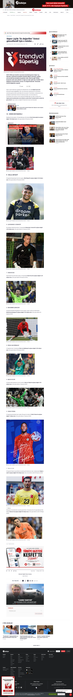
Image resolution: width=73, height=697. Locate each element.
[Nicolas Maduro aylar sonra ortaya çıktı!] (52, 130)
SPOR (50, 12)
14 (28, 603)
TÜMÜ (36, 603)
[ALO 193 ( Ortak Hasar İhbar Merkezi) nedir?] (52, 118)
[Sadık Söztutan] (51, 94)
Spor (19, 654)
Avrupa (27, 657)
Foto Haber (12, 674)
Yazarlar (4, 667)
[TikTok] (19, 687)
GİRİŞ (67, 9)
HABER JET (62, 12)
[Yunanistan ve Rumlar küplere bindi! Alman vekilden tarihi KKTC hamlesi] (55, 58)
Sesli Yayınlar (51, 657)
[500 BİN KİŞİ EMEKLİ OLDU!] (52, 124)
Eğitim (4, 657)
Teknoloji (12, 670)
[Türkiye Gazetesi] (36, 10)
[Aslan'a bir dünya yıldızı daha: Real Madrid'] (55, 47)
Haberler (12, 672)
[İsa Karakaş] (51, 76)
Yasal (19, 675)
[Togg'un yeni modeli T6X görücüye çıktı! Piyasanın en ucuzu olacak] (55, 41)
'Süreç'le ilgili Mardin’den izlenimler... (61, 88)
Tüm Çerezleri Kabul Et (52, 694)
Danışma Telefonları (21, 674)
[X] (23, 581)
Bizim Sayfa (51, 654)
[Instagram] (16, 687)
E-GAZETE (57, 651)
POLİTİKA (35, 12)
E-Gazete (7, 9)
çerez (26, 693)
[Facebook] (9, 571)
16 (30, 603)
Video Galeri (12, 675)
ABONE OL (63, 651)
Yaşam (35, 654)
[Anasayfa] (6, 651)
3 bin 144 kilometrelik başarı (59, 94)
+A (29, 86)
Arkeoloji (42, 657)
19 (34, 603)
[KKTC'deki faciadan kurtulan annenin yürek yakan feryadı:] (55, 53)
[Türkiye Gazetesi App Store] (29, 670)
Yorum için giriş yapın (38, 613)
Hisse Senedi (13, 659)
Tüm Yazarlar (5, 670)
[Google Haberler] (35, 580)
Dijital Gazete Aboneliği (21, 9)
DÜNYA (46, 12)
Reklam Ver (20, 676)
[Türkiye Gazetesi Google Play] (29, 673)
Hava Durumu (36, 657)
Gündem (4, 654)
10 (23, 603)
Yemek (35, 658)
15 (29, 603)
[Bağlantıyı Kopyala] (37, 44)
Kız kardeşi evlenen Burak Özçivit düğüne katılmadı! (61, 134)
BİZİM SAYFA (25, 12)
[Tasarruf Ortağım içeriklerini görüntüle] (12, 12)
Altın (11, 657)
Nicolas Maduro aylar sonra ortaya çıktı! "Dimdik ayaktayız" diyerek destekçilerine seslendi (62, 128)
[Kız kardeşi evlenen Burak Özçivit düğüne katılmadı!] (52, 136)
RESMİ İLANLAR (55, 12)
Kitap (42, 658)
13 (27, 603)
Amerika (27, 658)
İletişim (19, 670)
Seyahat (35, 659)
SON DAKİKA (5, 12)
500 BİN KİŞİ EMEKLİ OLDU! (60, 121)
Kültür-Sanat (43, 654)
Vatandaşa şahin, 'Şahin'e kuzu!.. (60, 83)
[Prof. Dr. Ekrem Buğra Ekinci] (51, 70)
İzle (67, 12)
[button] (42, 594)
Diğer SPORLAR (9, 36)
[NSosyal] (30, 580)
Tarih (42, 659)
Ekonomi (12, 654)
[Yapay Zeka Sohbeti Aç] (70, 694)
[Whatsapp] (35, 44)
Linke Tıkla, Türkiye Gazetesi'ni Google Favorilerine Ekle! (18, 33)
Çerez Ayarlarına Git (61, 694)
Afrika (27, 659)
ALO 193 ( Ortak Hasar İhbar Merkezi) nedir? (60, 117)
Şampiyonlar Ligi (20, 659)
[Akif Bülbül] (51, 89)
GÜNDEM (30, 12)
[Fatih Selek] (51, 83)
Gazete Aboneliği (13, 9)
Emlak (12, 662)
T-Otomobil (12, 663)
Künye (19, 671)
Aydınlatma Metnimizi (31, 694)
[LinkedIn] (28, 581)
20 (35, 603)
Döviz (11, 658)
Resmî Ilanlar (13, 671)
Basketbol (19, 662)
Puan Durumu (20, 657)
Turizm (12, 664)
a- (27, 86)
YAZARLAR (19, 12)
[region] (36, 694)
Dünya (27, 654)
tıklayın (59, 106)
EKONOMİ (41, 12)
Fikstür (19, 658)
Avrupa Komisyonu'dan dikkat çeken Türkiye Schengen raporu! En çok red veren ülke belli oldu (62, 140)
